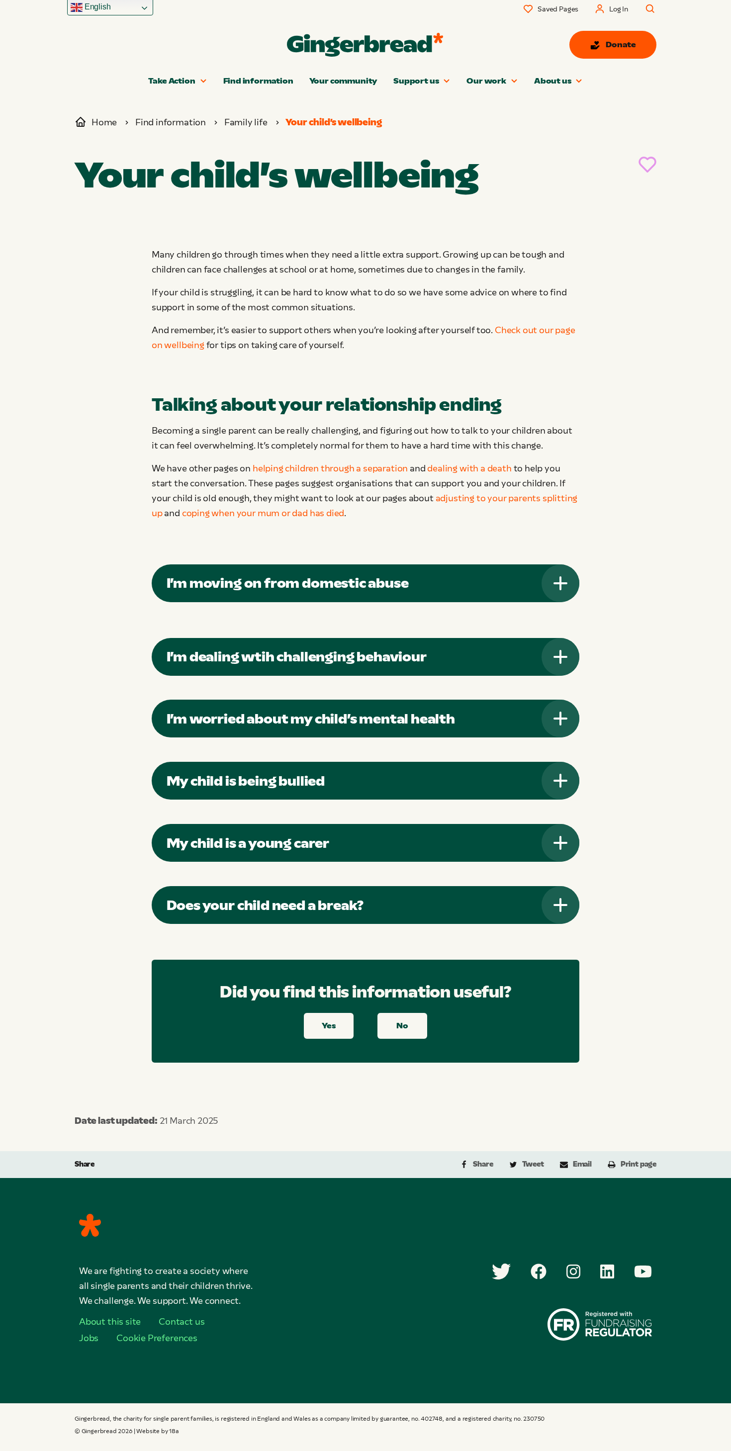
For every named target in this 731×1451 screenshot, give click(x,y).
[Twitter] (501, 1271)
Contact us (181, 1321)
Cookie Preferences (156, 1338)
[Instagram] (573, 1271)
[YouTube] (643, 1271)
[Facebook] (539, 1271)
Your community (343, 81)
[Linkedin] (607, 1271)
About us (552, 81)
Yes (328, 1025)
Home (104, 122)
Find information (258, 81)
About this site (110, 1321)
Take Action (171, 81)
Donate (621, 44)
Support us (416, 81)
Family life (246, 122)
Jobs (88, 1338)
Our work (486, 81)
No (402, 1025)
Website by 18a (157, 1431)
